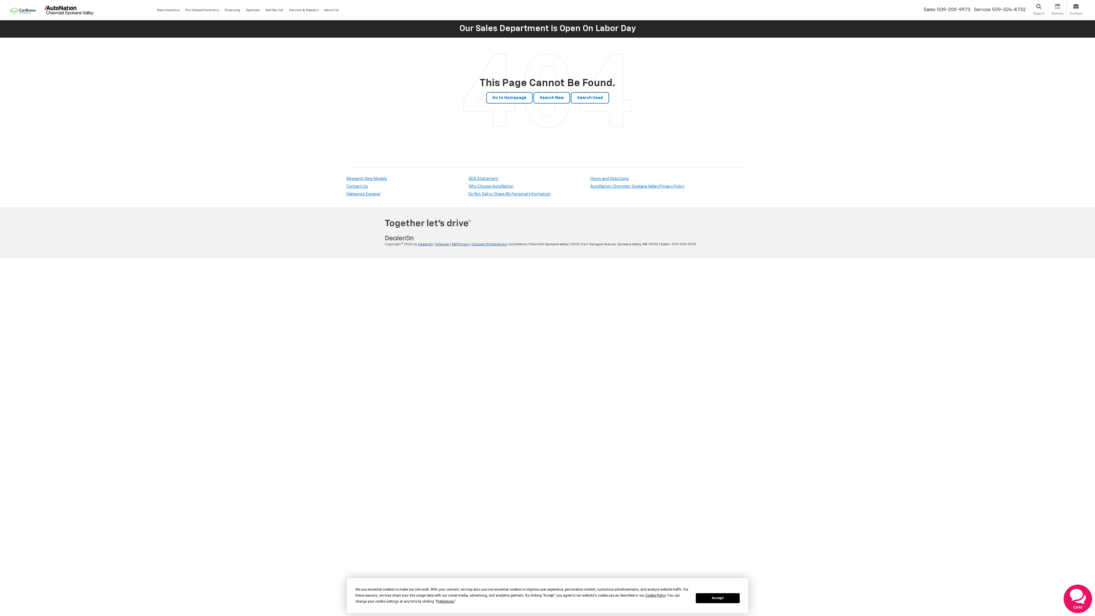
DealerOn (425, 244)
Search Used (590, 98)
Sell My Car (274, 10)
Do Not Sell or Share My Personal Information (510, 194)
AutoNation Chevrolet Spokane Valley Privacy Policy (637, 187)
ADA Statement (483, 179)
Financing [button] (232, 10)
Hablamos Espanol (363, 194)
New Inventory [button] (168, 10)
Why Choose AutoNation (491, 187)
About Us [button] (331, 10)
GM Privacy (460, 244)
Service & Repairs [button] (304, 10)
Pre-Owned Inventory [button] (202, 10)
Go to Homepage (509, 98)
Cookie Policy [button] (655, 595)
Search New (552, 98)
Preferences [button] (445, 601)
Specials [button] (253, 10)
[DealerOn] (399, 238)
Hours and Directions (609, 179)
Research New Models (366, 179)
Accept (718, 598)
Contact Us (357, 187)
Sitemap (442, 244)
